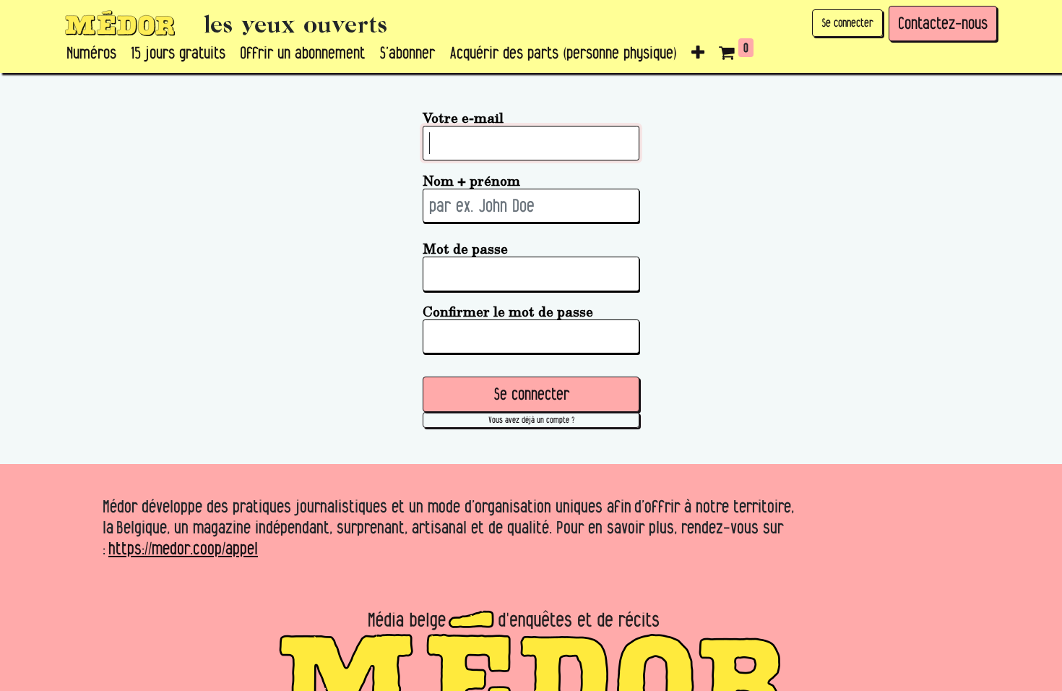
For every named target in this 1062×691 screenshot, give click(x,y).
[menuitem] (91, 53)
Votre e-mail (463, 117)
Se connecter (847, 23)
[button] (698, 53)
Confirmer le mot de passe (508, 311)
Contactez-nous (943, 23)
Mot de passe (465, 248)
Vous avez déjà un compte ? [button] (531, 419)
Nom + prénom (471, 180)
